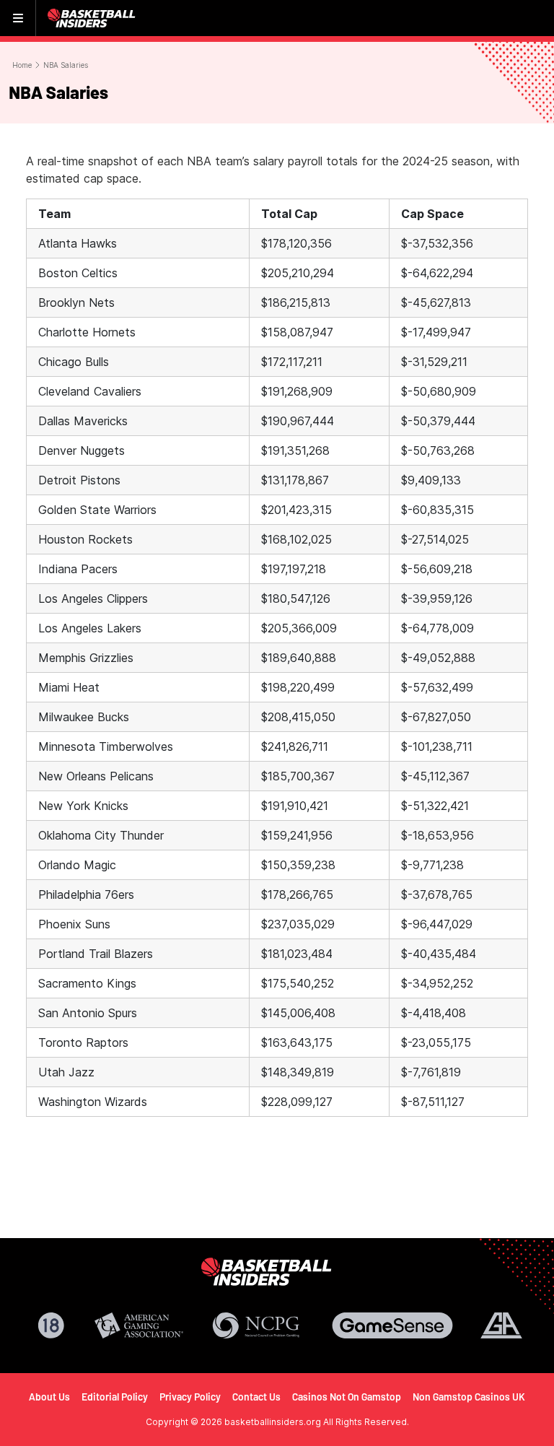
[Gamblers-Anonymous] (501, 1325)
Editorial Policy (115, 1396)
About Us (49, 1396)
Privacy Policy (190, 1396)
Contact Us (256, 1396)
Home (22, 65)
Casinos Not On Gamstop (346, 1396)
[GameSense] (392, 1325)
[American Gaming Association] (139, 1325)
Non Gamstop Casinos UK (469, 1396)
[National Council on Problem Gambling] (256, 1325)
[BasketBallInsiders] (93, 18)
